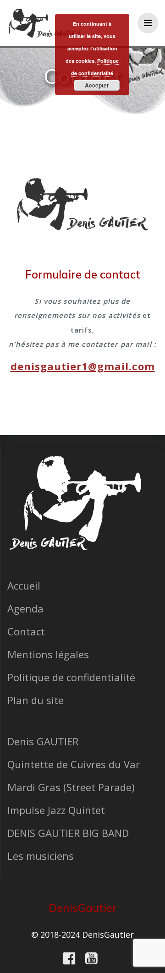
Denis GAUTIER (42, 741)
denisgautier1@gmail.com (83, 366)
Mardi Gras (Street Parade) (71, 787)
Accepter (97, 85)
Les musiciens (40, 856)
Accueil (23, 585)
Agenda (25, 608)
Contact (26, 631)
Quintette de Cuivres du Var (73, 764)
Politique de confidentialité (71, 677)
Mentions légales (48, 654)
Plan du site (35, 700)
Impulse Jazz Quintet (56, 810)
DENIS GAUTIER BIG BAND (68, 833)
